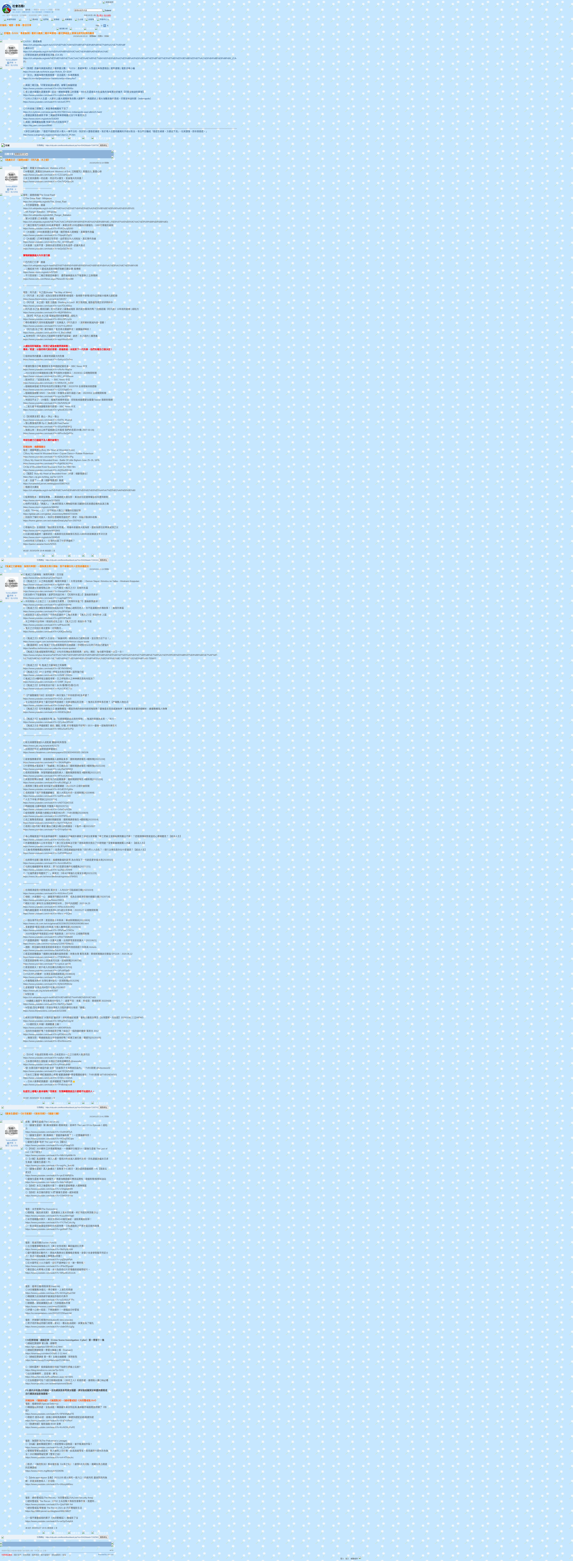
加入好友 (14, 65)
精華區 (35, 19)
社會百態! (18, 6)
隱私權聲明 (56, 1555)
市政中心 (104, 19)
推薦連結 (68, 19)
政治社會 (14, 15)
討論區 (24, 19)
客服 (64, 1555)
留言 (7, 65)
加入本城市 (16, 12)
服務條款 (35, 1555)
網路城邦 (109, 2)
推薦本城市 (26, 12)
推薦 (106, 36)
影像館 (56, 19)
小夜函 (50, 10)
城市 (8, 15)
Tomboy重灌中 (11, 60)
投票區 (46, 19)
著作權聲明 (45, 1555)
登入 (342, 1559)
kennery (20, 10)
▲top (111, 1550)
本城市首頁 (11, 19)
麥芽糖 (57, 10)
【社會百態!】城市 (34, 15)
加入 (347, 1559)
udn (3, 15)
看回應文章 (63, 29)
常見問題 (26, 1555)
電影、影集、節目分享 (20, 25)
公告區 (80, 19)
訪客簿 (91, 19)
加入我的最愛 (37, 12)
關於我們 (17, 1555)
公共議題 (23, 15)
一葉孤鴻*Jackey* (39, 10)
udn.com (110, 1555)
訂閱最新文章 (48, 12)
